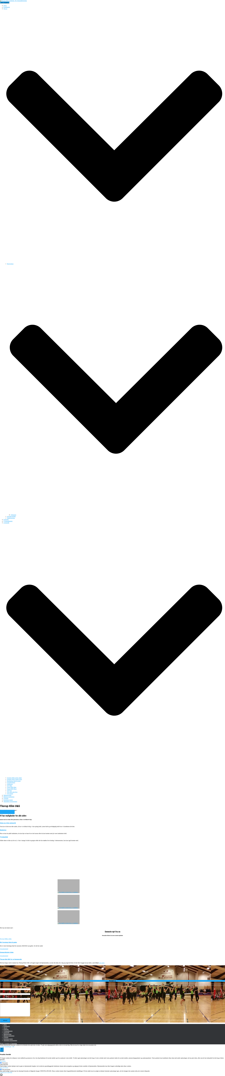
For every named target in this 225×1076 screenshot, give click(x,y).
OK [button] (13, 1046)
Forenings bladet (8, 800)
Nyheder (6, 798)
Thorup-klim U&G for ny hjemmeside (11, 959)
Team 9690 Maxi (12, 789)
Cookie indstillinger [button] (5, 1046)
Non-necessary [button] (4, 1067)
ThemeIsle (14, 1043)
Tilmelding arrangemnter (10, 801)
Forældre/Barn (11, 782)
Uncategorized (4, 949)
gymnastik (6, 1032)
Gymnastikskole (8, 521)
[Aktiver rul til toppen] (1, 1074)
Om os (5, 1028)
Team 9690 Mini (11, 787)
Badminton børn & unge (14, 781)
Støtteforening (11, 518)
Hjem (5, 5)
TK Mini (9, 785)
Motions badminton (9, 797)
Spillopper (10, 784)
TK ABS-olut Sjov (12, 792)
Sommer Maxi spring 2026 (14, 779)
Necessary (5, 1063)
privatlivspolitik (11, 516)
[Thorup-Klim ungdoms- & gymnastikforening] (13, 0)
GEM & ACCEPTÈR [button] (6, 1072)
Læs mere (102, 963)
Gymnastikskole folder (7, 952)
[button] (114, 262)
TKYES (9, 790)
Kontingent (7, 7)
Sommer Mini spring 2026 (14, 778)
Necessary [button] (3, 1061)
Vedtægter (13, 515)
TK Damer (10, 793)
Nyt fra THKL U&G (6, 939)
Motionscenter (7, 795)
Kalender (6, 519)
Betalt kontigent (7, 812)
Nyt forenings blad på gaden (8, 942)
